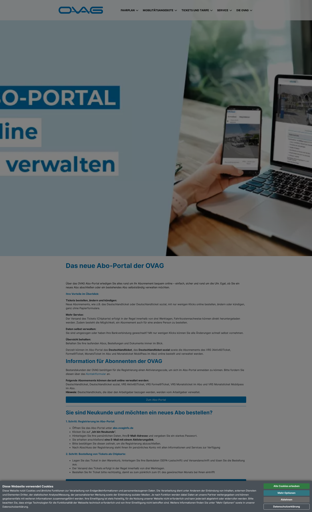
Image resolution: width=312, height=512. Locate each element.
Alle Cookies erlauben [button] (286, 486)
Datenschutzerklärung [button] (286, 506)
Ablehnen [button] (286, 499)
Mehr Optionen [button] (286, 492)
